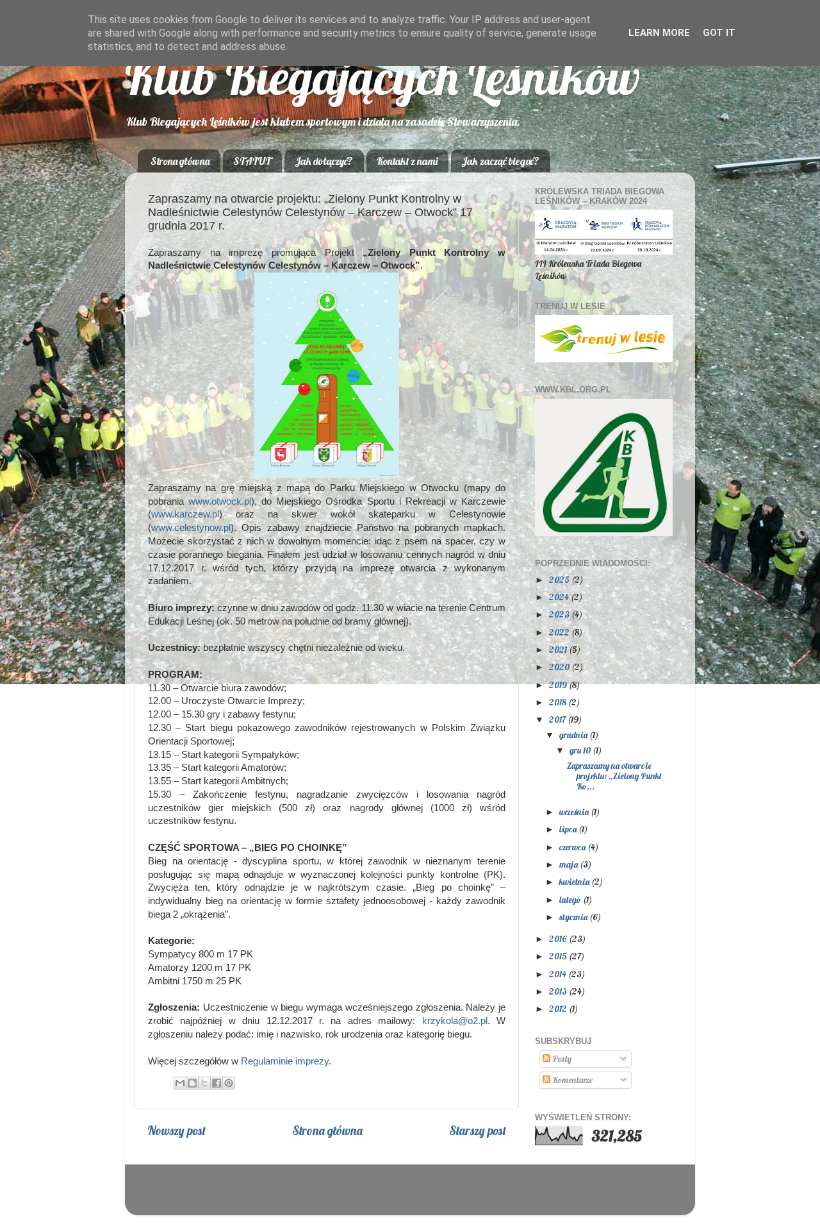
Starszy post (477, 1130)
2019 (559, 684)
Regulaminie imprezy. (286, 1061)
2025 (560, 579)
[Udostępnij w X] (204, 1083)
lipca (568, 828)
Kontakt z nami (407, 161)
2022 (560, 632)
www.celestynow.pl (191, 528)
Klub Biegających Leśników (382, 76)
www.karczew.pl (185, 514)
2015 (559, 955)
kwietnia (575, 881)
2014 (558, 973)
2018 (558, 701)
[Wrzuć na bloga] (192, 1083)
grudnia (574, 734)
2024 (560, 596)
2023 (560, 614)
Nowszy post (176, 1130)
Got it (719, 32)
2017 (558, 719)
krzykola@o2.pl (455, 1021)
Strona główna (180, 161)
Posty (560, 1058)
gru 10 (581, 749)
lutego (571, 899)
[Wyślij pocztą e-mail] (180, 1083)
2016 (559, 938)
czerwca (573, 846)
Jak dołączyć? (324, 161)
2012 (559, 1008)
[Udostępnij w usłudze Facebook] (216, 1083)
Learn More (659, 32)
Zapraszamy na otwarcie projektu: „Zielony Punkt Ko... (614, 775)
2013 (559, 991)
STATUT (252, 161)
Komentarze (571, 1079)
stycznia (574, 916)
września (575, 811)
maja (569, 864)
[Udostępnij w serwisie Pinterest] (228, 1083)
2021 (559, 649)
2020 (560, 666)
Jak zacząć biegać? (500, 161)
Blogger (490, 1195)
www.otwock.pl (219, 501)
